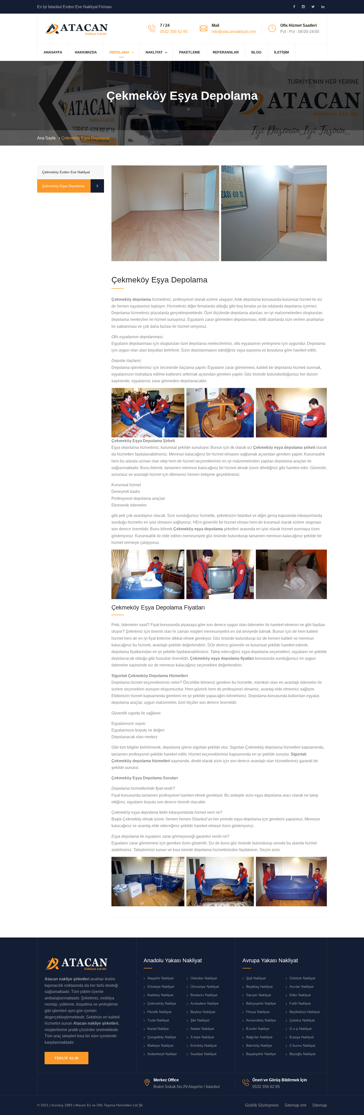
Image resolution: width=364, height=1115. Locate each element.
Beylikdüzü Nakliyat (304, 1012)
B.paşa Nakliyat (301, 1037)
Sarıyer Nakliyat (258, 995)
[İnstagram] (305, 6)
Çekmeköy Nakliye (161, 1003)
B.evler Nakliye (257, 1029)
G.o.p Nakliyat (300, 1029)
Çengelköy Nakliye (161, 1037)
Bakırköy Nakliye (259, 1045)
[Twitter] (315, 6)
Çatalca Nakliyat (302, 1020)
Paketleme (189, 52)
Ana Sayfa (46, 138)
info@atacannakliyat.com (234, 31)
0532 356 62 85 (173, 31)
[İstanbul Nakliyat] (77, 28)
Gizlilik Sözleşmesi (262, 1105)
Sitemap (319, 1105)
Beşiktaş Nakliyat (259, 986)
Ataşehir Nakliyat (160, 978)
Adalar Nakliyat (202, 1029)
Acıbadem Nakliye (204, 1003)
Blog (256, 52)
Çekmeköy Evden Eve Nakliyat (66, 172)
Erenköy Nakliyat (203, 1045)
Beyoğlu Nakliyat (302, 1054)
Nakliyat (154, 52)
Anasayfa (53, 52)
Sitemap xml (295, 1105)
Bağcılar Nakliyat (259, 1037)
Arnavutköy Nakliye (261, 1020)
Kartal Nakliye (158, 1029)
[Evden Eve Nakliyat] (77, 963)
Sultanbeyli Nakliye (162, 1054)
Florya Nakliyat (257, 1012)
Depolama (119, 52)
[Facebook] (295, 6)
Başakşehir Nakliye (261, 1054)
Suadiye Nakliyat (203, 1054)
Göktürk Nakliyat (302, 978)
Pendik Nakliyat (159, 1012)
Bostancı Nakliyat (203, 995)
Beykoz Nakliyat (202, 1012)
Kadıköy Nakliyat (160, 995)
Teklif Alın (66, 1058)
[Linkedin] (322, 6)
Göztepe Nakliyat (160, 986)
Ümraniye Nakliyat (204, 986)
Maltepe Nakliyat (160, 1045)
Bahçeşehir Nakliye (261, 1003)
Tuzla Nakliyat (158, 1020)
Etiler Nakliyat (300, 995)
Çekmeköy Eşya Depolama (63, 186)
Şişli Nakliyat (256, 978)
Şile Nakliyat (199, 1020)
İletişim (281, 52)
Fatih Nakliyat (300, 1003)
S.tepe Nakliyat (202, 1037)
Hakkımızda (86, 52)
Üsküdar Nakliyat (203, 978)
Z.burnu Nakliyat (302, 1045)
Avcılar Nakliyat (301, 986)
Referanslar (226, 52)
